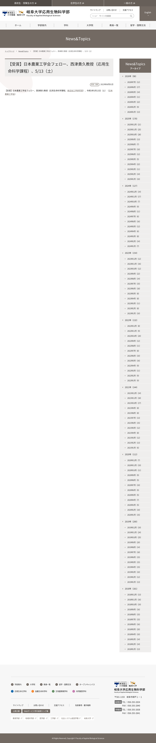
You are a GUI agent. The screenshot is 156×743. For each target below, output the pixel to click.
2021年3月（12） (134, 437)
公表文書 (16, 711)
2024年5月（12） (134, 226)
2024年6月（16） (134, 221)
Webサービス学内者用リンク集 (36, 711)
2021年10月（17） (134, 403)
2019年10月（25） (134, 537)
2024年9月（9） (133, 206)
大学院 (90, 25)
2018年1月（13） (134, 649)
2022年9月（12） (134, 341)
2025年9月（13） (134, 139)
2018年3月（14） (134, 639)
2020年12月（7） (134, 460)
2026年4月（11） (134, 97)
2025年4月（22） (134, 164)
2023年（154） (131, 252)
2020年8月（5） (133, 480)
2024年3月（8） (133, 236)
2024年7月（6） (133, 216)
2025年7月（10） (134, 149)
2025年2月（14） (134, 174)
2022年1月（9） (133, 380)
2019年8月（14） (134, 547)
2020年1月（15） (134, 514)
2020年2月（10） (134, 509)
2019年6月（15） (134, 557)
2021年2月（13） (134, 442)
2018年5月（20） (134, 629)
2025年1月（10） (134, 179)
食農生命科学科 (41, 691)
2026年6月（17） (134, 87)
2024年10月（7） (134, 201)
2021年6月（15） (134, 422)
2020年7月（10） (134, 485)
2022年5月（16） (134, 360)
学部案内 (42, 25)
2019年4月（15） (134, 567)
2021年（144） (131, 387)
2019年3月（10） (134, 572)
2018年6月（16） (134, 624)
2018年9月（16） (134, 609)
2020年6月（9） (133, 490)
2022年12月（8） (134, 326)
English (148, 12)
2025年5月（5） (133, 159)
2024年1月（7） (133, 246)
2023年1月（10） (134, 313)
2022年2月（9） (133, 375)
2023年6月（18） (134, 288)
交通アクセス (128, 10)
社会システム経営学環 (69, 718)
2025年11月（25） (134, 129)
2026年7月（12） (134, 82)
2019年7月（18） (134, 552)
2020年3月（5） (133, 505)
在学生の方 (76, 3)
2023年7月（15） (134, 283)
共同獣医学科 (81, 691)
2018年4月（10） (134, 634)
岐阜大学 (87, 718)
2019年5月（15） (134, 562)
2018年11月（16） (134, 599)
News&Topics (23, 51)
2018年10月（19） (134, 604)
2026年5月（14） (134, 92)
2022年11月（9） (134, 331)
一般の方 (128, 3)
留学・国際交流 (138, 25)
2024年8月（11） (134, 211)
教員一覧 (114, 25)
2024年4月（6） (133, 231)
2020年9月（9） (133, 475)
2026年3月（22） (134, 102)
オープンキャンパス (87, 684)
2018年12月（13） (134, 594)
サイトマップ (95, 10)
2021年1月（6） (133, 447)
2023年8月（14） (134, 278)
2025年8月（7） (133, 144)
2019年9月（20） (134, 542)
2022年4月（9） (133, 365)
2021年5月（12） (134, 427)
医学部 (42, 718)
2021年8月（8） (133, 413)
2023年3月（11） (134, 303)
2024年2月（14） (134, 241)
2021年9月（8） (133, 408)
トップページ (9, 51)
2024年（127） (131, 185)
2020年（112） (131, 454)
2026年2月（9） (133, 107)
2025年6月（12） (134, 154)
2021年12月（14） (134, 393)
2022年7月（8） (133, 350)
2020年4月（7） (133, 500)
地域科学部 (29, 718)
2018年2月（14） (134, 644)
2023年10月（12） (134, 268)
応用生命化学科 (21, 691)
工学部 (53, 718)
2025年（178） (131, 118)
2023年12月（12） (134, 258)
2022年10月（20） (134, 336)
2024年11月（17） (134, 196)
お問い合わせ (111, 10)
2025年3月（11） (134, 169)
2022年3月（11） (134, 370)
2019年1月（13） (134, 582)
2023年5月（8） (133, 293)
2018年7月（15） (134, 619)
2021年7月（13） (134, 417)
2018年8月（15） (134, 614)
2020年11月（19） (134, 465)
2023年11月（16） (134, 263)
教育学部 (16, 718)
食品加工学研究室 (75, 90)
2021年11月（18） (134, 398)
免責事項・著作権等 (83, 705)
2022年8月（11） (134, 345)
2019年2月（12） (134, 577)
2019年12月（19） (134, 527)
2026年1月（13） (134, 112)
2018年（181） (131, 588)
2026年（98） (131, 76)
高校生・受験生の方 (24, 3)
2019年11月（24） (134, 532)
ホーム (18, 25)
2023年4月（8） (133, 298)
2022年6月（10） (134, 355)
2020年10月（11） (134, 470)
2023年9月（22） (134, 273)
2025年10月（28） (134, 134)
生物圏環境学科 (62, 691)
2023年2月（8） (133, 308)
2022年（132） (131, 320)
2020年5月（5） (133, 495)
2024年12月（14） (134, 191)
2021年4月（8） (133, 432)
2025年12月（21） (134, 124)
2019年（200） (131, 521)
